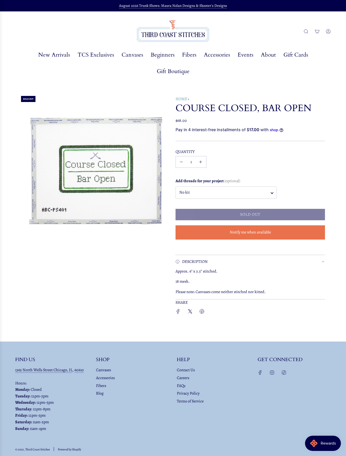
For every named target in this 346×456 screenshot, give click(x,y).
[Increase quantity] (200, 161)
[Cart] (317, 31)
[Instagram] (272, 372)
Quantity (185, 152)
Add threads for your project (208, 181)
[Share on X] (190, 312)
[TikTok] (284, 372)
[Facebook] (260, 372)
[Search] (306, 31)
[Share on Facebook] (178, 312)
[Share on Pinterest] (201, 312)
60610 (79, 370)
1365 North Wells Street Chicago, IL (43, 370)
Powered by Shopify (69, 449)
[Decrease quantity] (181, 161)
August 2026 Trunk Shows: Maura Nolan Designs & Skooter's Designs (173, 5)
